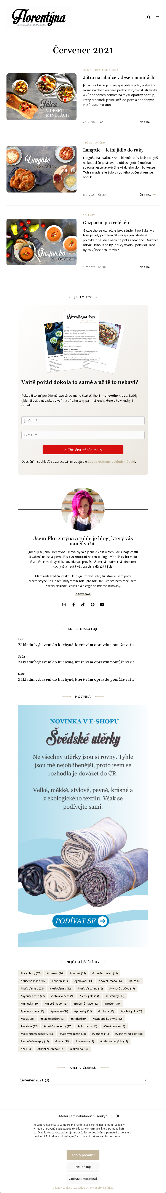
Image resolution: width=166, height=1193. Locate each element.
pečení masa (33, 1011)
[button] (118, 1116)
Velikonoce (115, 1026)
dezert (79, 973)
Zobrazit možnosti (83, 1178)
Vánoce (101, 1034)
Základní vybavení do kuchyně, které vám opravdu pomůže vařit (76, 645)
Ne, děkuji (83, 1167)
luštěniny (115, 996)
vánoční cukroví (130, 1034)
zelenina (85, 1041)
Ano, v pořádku (83, 1155)
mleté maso (56, 1003)
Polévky (89, 215)
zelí (26, 1049)
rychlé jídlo (132, 1011)
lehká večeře (63, 996)
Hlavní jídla (91, 69)
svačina (30, 1026)
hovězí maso (111, 981)
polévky (84, 1011)
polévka (60, 1011)
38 (105, 122)
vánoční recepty (35, 1041)
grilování (84, 981)
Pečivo (88, 142)
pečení (113, 1003)
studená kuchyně (108, 1019)
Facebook (73, 604)
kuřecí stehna (91, 988)
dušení (61, 981)
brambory (31, 973)
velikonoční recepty (38, 1034)
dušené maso (34, 981)
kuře (135, 981)
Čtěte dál (83, 594)
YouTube (102, 604)
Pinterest (92, 604)
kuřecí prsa (62, 988)
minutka (30, 1003)
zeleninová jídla (115, 1041)
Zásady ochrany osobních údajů (93, 1188)
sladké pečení (53, 1019)
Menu (157, 17)
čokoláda (79, 1049)
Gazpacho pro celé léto (107, 223)
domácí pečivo (106, 973)
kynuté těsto (33, 996)
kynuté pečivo (123, 988)
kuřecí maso (33, 988)
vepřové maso (74, 1034)
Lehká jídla (110, 69)
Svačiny (100, 142)
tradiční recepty (59, 1026)
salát (28, 1019)
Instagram (64, 604)
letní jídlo (90, 996)
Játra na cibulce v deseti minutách (118, 77)
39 (103, 195)
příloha (107, 1011)
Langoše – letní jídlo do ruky (113, 150)
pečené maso (86, 1003)
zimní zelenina (51, 1049)
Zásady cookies (62, 1188)
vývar (63, 1041)
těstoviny (88, 1026)
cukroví (56, 973)
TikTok (83, 604)
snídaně (79, 1019)
